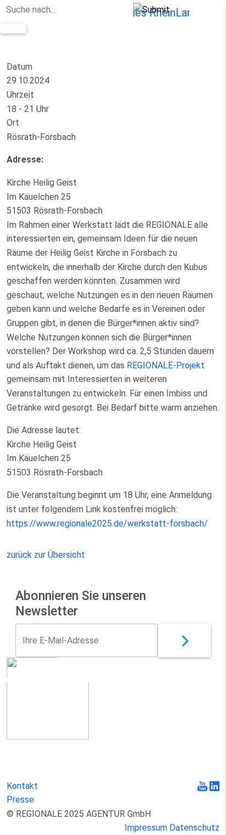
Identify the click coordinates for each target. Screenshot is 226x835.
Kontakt (22, 786)
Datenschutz (194, 827)
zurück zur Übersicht (46, 555)
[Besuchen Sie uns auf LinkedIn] (214, 786)
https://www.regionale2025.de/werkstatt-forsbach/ (107, 523)
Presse (20, 799)
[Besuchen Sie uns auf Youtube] (203, 786)
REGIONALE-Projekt (166, 365)
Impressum (146, 827)
